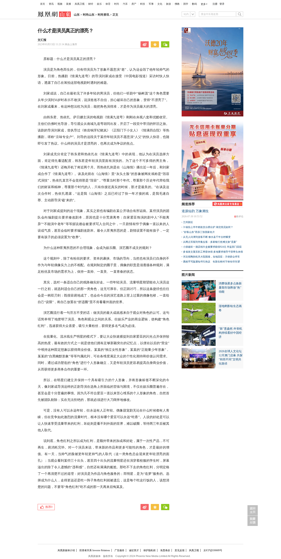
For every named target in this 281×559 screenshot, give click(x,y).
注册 (214, 3)
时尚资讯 (103, 14)
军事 (151, 3)
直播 (68, 3)
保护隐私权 (149, 550)
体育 (108, 3)
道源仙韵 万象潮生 (195, 211)
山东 (77, 14)
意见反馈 (180, 550)
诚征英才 (134, 550)
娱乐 (99, 3)
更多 (203, 4)
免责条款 (165, 550)
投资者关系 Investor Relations (94, 550)
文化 (159, 3)
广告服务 (119, 550)
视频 (59, 3)
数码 (194, 3)
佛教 (177, 3)
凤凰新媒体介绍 (66, 550)
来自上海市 (57, 44)
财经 (90, 3)
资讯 (51, 3)
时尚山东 (88, 14)
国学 (185, 3)
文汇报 (42, 39)
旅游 (168, 3)
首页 (42, 3)
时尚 (116, 3)
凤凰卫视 (80, 3)
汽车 (125, 3)
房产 (133, 3)
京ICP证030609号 (212, 550)
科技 (142, 3)
